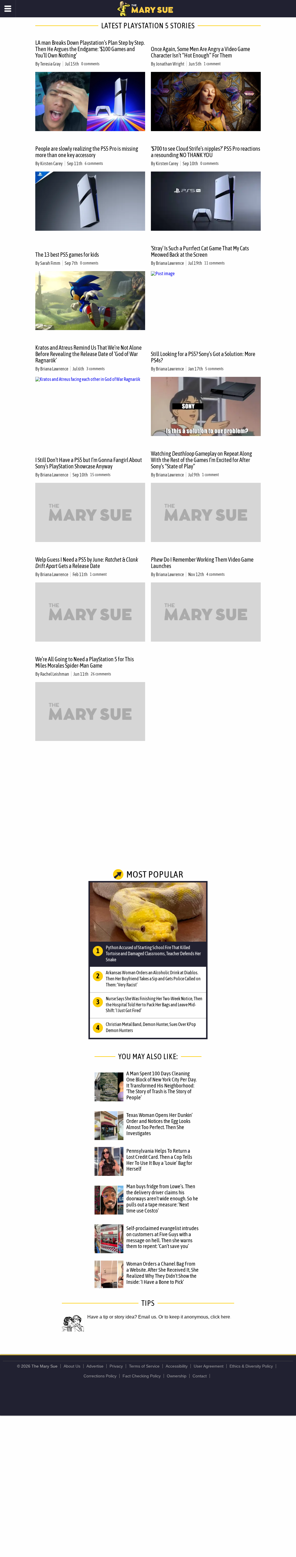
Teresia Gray (50, 63)
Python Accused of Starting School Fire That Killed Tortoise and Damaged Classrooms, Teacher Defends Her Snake (153, 953)
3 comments (95, 369)
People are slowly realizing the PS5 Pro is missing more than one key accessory (86, 151)
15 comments (100, 475)
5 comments (214, 369)
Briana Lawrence (170, 263)
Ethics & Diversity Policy (251, 1366)
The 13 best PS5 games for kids (67, 254)
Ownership (176, 1376)
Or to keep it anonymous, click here (194, 1316)
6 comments (94, 163)
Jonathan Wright (170, 63)
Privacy (116, 1366)
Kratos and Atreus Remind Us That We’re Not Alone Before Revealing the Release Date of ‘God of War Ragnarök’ (88, 354)
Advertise (94, 1366)
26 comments (101, 674)
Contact (200, 1376)
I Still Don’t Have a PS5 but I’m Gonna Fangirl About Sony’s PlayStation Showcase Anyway (88, 463)
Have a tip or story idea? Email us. (122, 1316)
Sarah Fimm (50, 263)
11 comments (214, 263)
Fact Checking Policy (142, 1376)
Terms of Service (144, 1366)
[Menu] (8, 8)
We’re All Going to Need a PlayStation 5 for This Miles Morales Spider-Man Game (84, 662)
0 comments (90, 64)
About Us (72, 1366)
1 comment (212, 64)
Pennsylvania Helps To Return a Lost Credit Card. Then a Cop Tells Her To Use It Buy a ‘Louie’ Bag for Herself (159, 1160)
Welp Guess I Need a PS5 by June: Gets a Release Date (86, 562)
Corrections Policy (100, 1376)
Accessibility (177, 1366)
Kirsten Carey (51, 163)
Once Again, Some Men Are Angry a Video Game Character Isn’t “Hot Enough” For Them (200, 52)
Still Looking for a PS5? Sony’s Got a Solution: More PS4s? (203, 357)
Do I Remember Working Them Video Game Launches (202, 562)
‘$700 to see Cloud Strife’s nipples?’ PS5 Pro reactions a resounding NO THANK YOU (205, 151)
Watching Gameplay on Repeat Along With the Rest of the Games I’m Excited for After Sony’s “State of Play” (201, 460)
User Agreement (208, 1366)
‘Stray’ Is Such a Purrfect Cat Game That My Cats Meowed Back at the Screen (200, 251)
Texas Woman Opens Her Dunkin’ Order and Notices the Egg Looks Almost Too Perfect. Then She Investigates (159, 1124)
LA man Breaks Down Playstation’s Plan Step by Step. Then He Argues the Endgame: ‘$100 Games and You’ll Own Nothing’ (90, 49)
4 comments (215, 574)
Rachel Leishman (54, 674)
